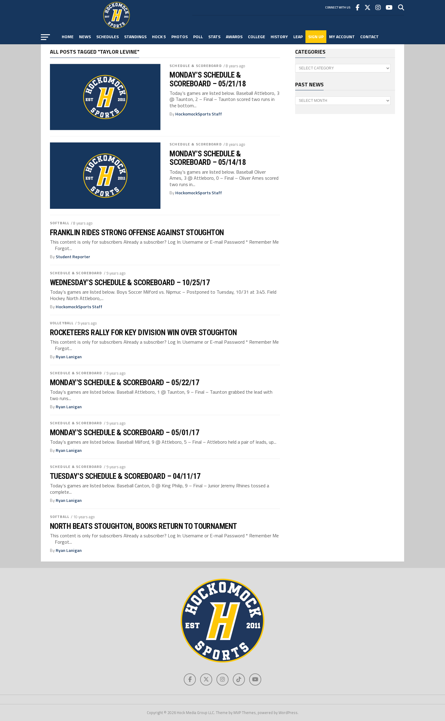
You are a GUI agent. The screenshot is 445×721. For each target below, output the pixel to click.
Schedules (107, 36)
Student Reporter (73, 256)
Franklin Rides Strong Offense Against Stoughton (137, 232)
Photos (179, 36)
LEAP (298, 36)
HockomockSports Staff (198, 114)
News (85, 36)
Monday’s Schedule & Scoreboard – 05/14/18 (208, 157)
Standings (135, 36)
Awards (234, 36)
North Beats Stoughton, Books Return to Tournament (143, 526)
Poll (198, 36)
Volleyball (62, 323)
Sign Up (316, 36)
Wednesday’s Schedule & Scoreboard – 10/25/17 (130, 282)
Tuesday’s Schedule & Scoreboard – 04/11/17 (125, 476)
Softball (59, 223)
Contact (369, 36)
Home (68, 36)
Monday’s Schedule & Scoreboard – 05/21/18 (208, 79)
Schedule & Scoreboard (196, 65)
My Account (342, 36)
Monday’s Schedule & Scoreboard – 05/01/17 (124, 432)
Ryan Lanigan (69, 356)
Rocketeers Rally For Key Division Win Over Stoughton (143, 332)
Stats (214, 36)
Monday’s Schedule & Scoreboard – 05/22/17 (124, 382)
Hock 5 (159, 36)
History (279, 36)
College (256, 36)
